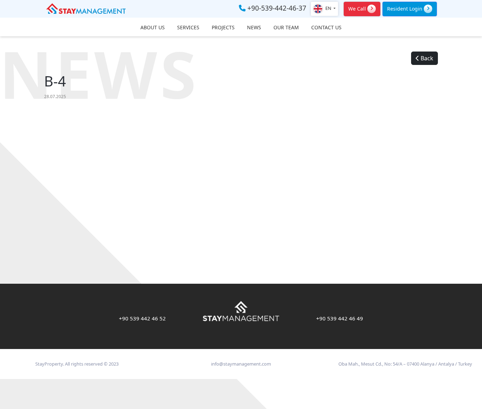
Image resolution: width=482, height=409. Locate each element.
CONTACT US (326, 28)
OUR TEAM (286, 28)
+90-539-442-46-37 (276, 8)
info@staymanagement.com (241, 364)
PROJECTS (223, 28)
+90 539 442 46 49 (339, 318)
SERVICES (188, 28)
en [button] (328, 8)
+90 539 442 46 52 (142, 318)
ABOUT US (152, 28)
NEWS (254, 28)
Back (426, 58)
